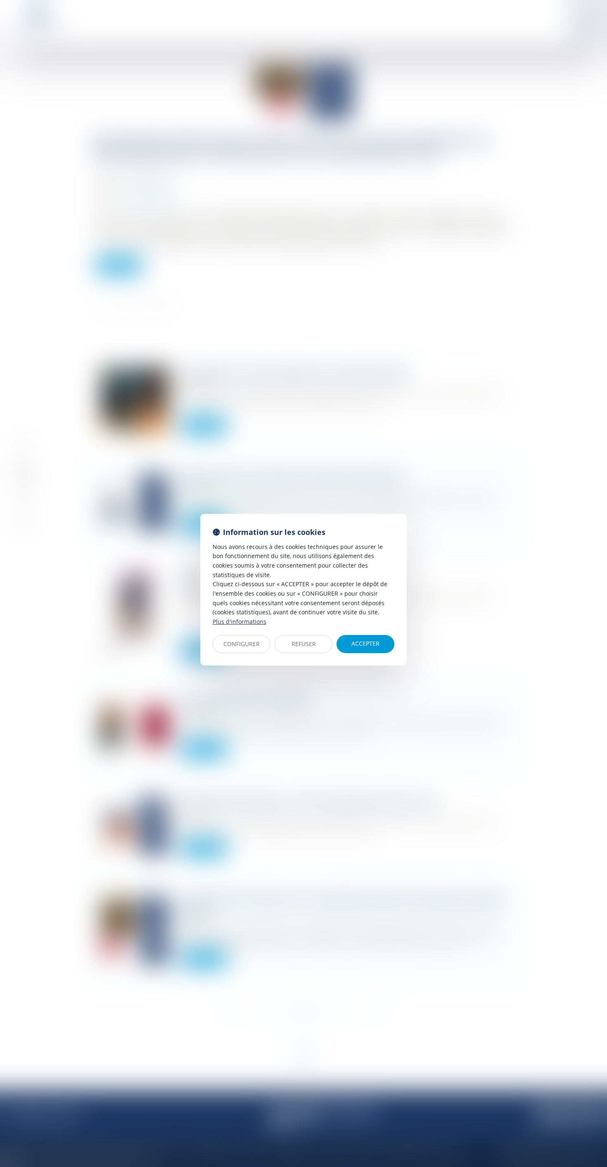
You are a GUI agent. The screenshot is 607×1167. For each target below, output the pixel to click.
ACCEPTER (365, 643)
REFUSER (304, 644)
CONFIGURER (241, 644)
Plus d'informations (239, 621)
